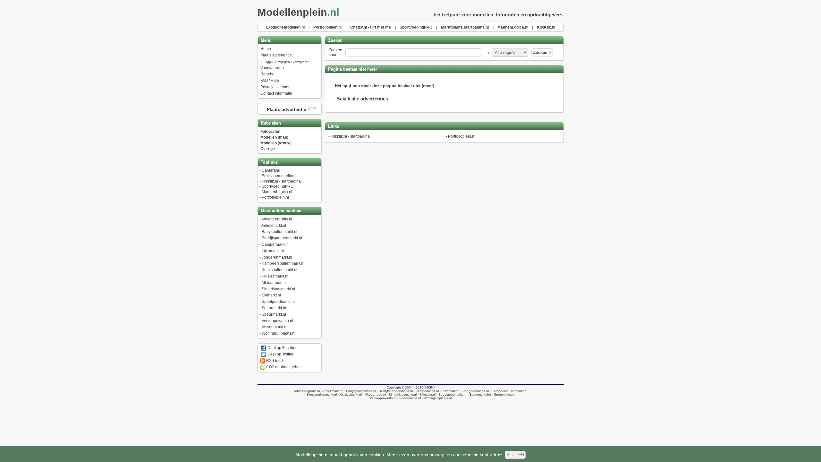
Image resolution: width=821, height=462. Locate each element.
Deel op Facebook (283, 348)
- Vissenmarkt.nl (408, 398)
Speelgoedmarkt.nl (278, 301)
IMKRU (429, 387)
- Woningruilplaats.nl (436, 398)
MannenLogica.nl (277, 192)
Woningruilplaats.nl (278, 333)
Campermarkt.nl (276, 244)
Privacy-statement (276, 87)
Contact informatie (276, 93)
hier (498, 454)
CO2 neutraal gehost (283, 367)
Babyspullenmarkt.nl (279, 231)
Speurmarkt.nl (274, 314)
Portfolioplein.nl (275, 197)
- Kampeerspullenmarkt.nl (508, 391)
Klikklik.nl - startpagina (281, 181)
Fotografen (270, 131)
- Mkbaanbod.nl (374, 394)
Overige (267, 149)
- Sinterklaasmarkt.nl (401, 394)
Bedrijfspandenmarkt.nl (282, 238)
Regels (266, 74)
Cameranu (271, 170)
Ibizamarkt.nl (273, 251)
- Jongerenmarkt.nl (474, 391)
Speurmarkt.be (274, 308)
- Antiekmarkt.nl (331, 391)
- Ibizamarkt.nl (449, 391)
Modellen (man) (274, 137)
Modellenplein (298, 12)
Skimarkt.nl (271, 295)
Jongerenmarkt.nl (277, 257)
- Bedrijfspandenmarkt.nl (394, 391)
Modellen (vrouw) (276, 143)
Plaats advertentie (276, 55)
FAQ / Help (269, 80)
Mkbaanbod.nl (274, 282)
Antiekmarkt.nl (273, 225)
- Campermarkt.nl (426, 391)
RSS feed (274, 360)
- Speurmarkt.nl (502, 394)
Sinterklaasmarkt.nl (278, 289)
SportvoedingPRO (277, 186)
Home (265, 49)
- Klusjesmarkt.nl (349, 394)
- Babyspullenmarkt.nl (359, 391)
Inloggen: (284, 61)
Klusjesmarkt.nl (275, 276)
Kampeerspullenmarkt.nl (283, 263)
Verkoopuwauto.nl (277, 321)
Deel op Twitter (280, 354)
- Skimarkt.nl (426, 394)
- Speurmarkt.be (478, 394)
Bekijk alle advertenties (362, 98)
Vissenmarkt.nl (274, 327)
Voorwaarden (272, 67)
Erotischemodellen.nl (280, 176)
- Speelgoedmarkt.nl (451, 394)
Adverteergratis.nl (276, 219)
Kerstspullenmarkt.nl (279, 270)
